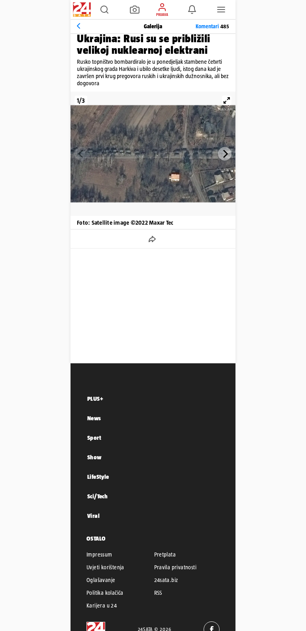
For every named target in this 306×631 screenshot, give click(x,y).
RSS (158, 593)
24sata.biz (166, 580)
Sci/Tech (97, 496)
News (94, 418)
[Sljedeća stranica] (224, 154)
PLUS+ (95, 398)
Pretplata (165, 554)
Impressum (99, 554)
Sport (94, 437)
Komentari (212, 26)
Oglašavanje (100, 580)
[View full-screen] (226, 100)
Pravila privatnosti (175, 567)
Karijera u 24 (101, 605)
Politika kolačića (105, 593)
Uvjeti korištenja (105, 567)
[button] (104, 10)
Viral (93, 515)
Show (94, 457)
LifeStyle (98, 476)
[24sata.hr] (81, 9)
